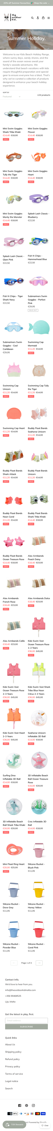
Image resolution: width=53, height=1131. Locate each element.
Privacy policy (12, 1066)
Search (9, 1088)
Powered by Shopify (38, 1122)
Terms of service (14, 1073)
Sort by (6, 92)
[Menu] (48, 18)
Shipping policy (13, 1051)
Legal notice (11, 1081)
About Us (10, 1044)
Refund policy (12, 1059)
